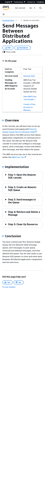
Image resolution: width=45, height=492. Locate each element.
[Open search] (40, 7)
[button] (9, 61)
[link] (31, 20)
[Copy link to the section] (2, 120)
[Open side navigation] (3, 14)
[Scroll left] (13, 8)
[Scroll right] (34, 8)
